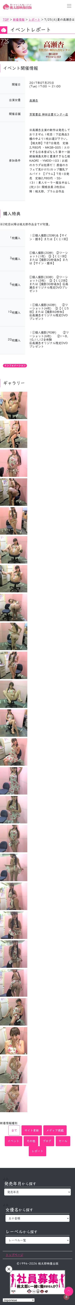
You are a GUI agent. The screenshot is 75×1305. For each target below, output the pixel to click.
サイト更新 (31, 1130)
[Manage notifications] (66, 1297)
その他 (31, 1141)
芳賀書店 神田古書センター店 (48, 114)
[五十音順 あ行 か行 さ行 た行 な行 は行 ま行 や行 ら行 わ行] (37, 1218)
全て (14, 1130)
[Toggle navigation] (68, 6)
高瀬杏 (33, 100)
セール (63, 1141)
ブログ (47, 1141)
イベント (13, 1141)
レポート (37, 1151)
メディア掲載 (55, 1130)
